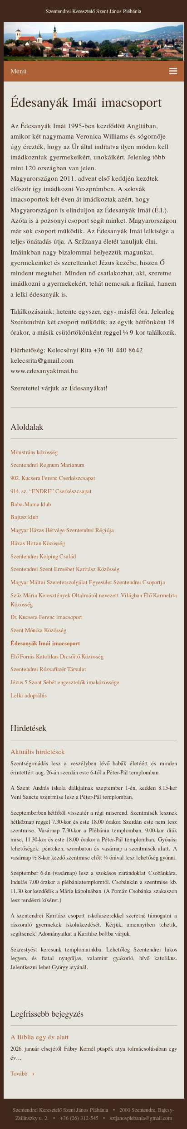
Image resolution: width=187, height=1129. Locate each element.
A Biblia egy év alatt (39, 1036)
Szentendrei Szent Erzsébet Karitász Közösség (64, 569)
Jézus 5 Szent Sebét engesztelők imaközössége (64, 682)
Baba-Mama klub (30, 504)
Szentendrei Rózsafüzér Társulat (48, 669)
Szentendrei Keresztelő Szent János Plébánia (93, 10)
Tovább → (22, 1073)
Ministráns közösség (34, 452)
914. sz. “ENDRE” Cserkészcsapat (51, 491)
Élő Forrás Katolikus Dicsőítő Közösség (56, 656)
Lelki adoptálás (28, 695)
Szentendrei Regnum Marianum (47, 465)
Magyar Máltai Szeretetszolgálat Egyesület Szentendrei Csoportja (87, 582)
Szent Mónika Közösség (38, 630)
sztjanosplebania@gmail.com (141, 1117)
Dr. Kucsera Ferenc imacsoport (46, 617)
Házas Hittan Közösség (37, 543)
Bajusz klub (24, 517)
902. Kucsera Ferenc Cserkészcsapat (52, 478)
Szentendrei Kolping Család (43, 556)
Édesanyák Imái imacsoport (45, 643)
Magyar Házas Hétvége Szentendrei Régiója (62, 530)
